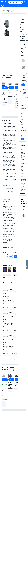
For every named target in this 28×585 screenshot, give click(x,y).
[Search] (21, 2)
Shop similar (23, 85)
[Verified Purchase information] (13, 290)
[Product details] (16, 123)
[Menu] (2, 2)
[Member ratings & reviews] (16, 248)
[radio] (23, 61)
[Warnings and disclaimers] (16, 200)
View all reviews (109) (10, 359)
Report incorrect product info (10, 180)
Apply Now (22, 139)
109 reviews (12, 254)
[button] (5, 269)
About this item (6, 120)
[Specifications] (16, 185)
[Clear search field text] (19, 2)
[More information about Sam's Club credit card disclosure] (21, 136)
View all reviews (8, 256)
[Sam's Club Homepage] (6, 2)
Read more (22, 193)
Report (15, 307)
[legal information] (25, 47)
